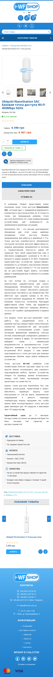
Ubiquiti (11, 492)
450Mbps (9, 495)
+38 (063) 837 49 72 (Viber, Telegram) (28, 600)
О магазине (27, 626)
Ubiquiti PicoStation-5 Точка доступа (23, 537)
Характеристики (26, 191)
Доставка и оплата (27, 630)
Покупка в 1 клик (12, 148)
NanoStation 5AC (20, 492)
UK (24, 12)
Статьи (27, 643)
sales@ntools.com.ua (27, 605)
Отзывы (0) (26, 197)
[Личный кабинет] (33, 26)
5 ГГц (15, 495)
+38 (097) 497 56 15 (28, 594)
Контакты (27, 647)
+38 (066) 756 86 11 (28, 597)
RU (29, 12)
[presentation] (3, 92)
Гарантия (27, 634)
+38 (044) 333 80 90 (28, 591)
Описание (26, 185)
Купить (25, 141)
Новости (27, 638)
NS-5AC (30, 492)
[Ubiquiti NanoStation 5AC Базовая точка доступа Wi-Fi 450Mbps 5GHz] (26, 70)
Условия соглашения (26, 664)
